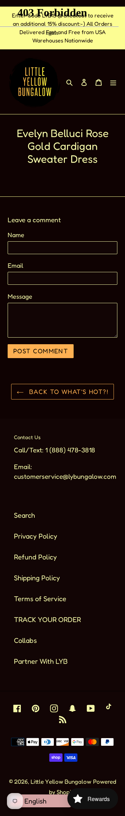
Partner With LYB (41, 661)
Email (15, 265)
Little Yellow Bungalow (61, 781)
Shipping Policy (37, 578)
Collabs (25, 640)
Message (20, 296)
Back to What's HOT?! (67, 391)
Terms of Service (40, 599)
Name (16, 235)
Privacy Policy (35, 536)
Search (24, 515)
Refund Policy (35, 557)
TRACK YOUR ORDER (47, 619)
